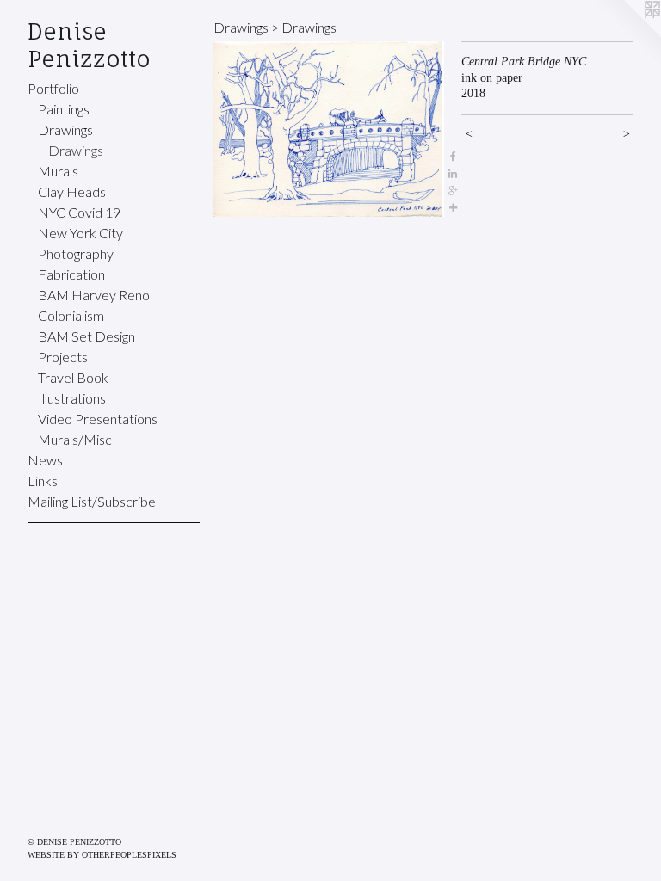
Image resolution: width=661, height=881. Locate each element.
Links (43, 480)
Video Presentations (98, 418)
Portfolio (53, 88)
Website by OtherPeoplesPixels (102, 854)
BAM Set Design (86, 336)
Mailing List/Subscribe (92, 501)
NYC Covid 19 (79, 212)
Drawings (65, 129)
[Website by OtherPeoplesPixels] (626, 34)
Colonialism (71, 315)
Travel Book (73, 377)
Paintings (64, 109)
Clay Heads (72, 191)
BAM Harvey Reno (94, 294)
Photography (76, 253)
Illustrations (72, 398)
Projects (63, 356)
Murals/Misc (75, 439)
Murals (58, 171)
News (45, 460)
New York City (80, 233)
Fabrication (71, 274)
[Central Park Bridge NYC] (328, 129)
